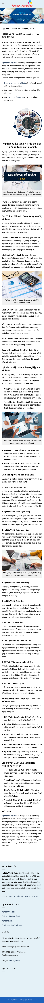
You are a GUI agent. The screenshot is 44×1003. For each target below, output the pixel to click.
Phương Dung (14, 960)
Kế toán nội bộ (7, 921)
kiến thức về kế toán (16, 97)
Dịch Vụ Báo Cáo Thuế (11, 916)
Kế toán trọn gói (8, 912)
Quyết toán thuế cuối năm (12, 925)
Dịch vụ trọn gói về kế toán (15, 83)
